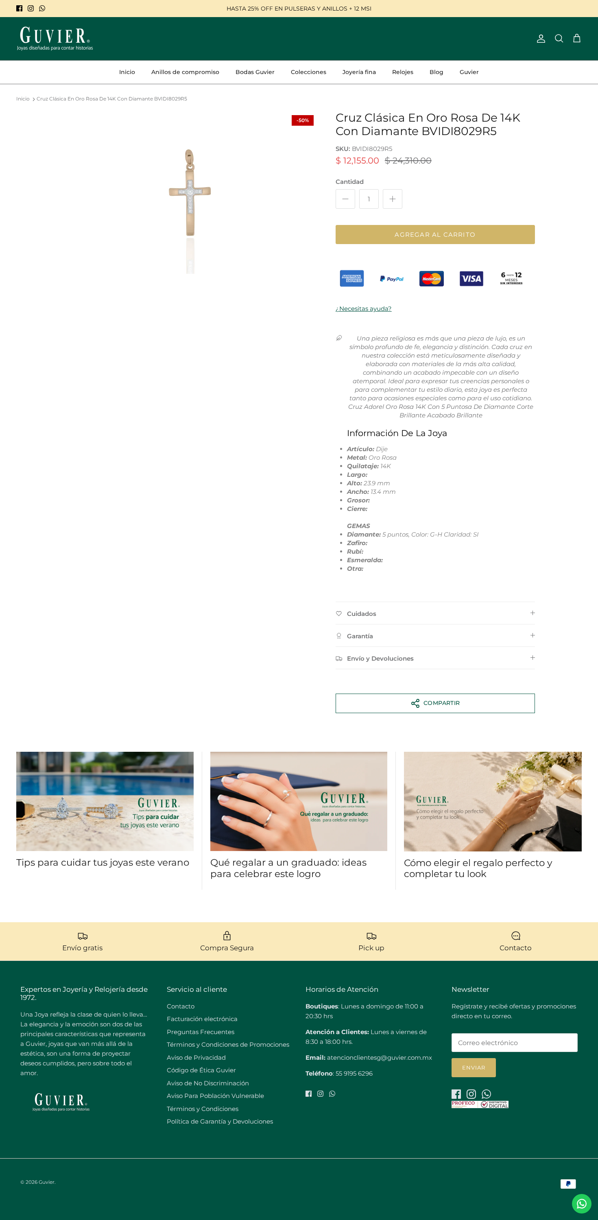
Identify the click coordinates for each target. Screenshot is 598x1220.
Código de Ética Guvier (201, 1070)
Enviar (473, 1067)
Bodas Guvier (255, 72)
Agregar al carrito (435, 234)
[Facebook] (19, 8)
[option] (190, 192)
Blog (436, 72)
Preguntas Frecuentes (200, 1032)
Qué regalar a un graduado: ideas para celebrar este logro (288, 868)
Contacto (180, 1006)
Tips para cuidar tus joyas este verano (102, 862)
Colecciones (308, 72)
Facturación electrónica (202, 1019)
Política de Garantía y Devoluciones (220, 1121)
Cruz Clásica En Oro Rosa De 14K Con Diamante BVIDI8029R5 (112, 99)
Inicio (127, 72)
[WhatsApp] (42, 8)
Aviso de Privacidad (196, 1057)
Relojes (402, 72)
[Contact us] (581, 1203)
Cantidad (350, 182)
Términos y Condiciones (202, 1109)
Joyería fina (359, 72)
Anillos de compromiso (185, 72)
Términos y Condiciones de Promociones (228, 1044)
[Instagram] (31, 8)
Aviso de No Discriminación (208, 1083)
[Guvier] (55, 38)
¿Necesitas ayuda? (364, 308)
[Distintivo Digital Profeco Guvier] (480, 1106)
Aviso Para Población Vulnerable (215, 1096)
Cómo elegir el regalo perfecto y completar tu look (478, 868)
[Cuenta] (539, 39)
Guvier (469, 72)
